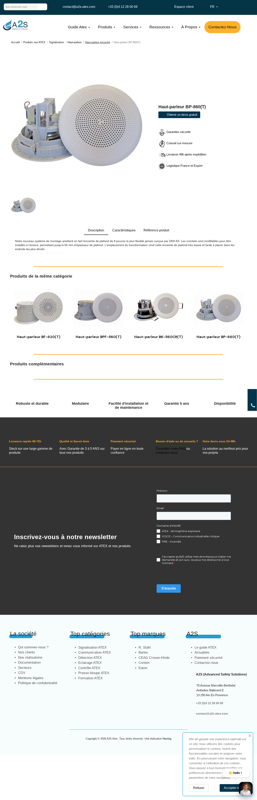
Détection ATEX (90, 658)
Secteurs (25, 668)
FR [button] (214, 7)
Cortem (144, 663)
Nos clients (26, 652)
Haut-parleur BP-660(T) (218, 336)
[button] (14, 311)
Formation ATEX (90, 678)
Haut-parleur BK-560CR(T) (158, 336)
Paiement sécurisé (208, 658)
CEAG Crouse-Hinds (154, 658)
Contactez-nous (206, 663)
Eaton (143, 668)
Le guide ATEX (205, 647)
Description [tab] (96, 230)
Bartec (143, 652)
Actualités (202, 652)
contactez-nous (166, 452)
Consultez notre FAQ (171, 448)
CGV (21, 673)
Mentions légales (30, 678)
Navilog (167, 738)
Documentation (29, 662)
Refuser (198, 788)
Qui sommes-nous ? (33, 647)
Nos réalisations (30, 657)
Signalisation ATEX (92, 647)
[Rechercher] (42, 7)
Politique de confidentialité (37, 683)
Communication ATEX (94, 652)
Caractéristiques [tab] (124, 230)
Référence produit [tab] (156, 230)
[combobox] (17, 7)
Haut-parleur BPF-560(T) (98, 336)
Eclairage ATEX (90, 663)
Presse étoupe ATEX (93, 673)
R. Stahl (145, 647)
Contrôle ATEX (89, 668)
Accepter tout (233, 788)
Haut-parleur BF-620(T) (38, 336)
